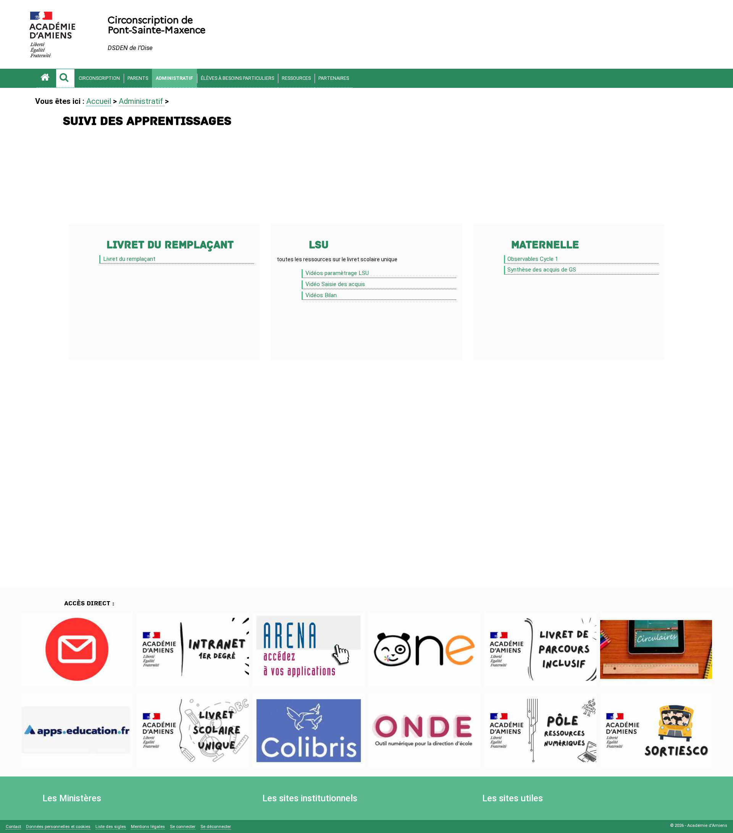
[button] (65, 78)
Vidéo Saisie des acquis (335, 284)
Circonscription (99, 78)
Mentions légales (148, 826)
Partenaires (333, 78)
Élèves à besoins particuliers (237, 78)
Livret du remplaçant (129, 259)
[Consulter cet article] (77, 649)
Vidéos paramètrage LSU (337, 273)
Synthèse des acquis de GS (541, 269)
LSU (319, 245)
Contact (13, 826)
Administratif (174, 78)
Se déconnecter (215, 826)
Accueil (98, 101)
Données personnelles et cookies (58, 826)
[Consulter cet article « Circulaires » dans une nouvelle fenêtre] (656, 649)
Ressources (296, 78)
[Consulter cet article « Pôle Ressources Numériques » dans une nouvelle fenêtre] (540, 730)
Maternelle (545, 245)
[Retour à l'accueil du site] (46, 78)
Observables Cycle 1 (532, 259)
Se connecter (182, 826)
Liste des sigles (110, 826)
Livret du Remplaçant (170, 245)
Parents (138, 78)
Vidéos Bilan (321, 295)
